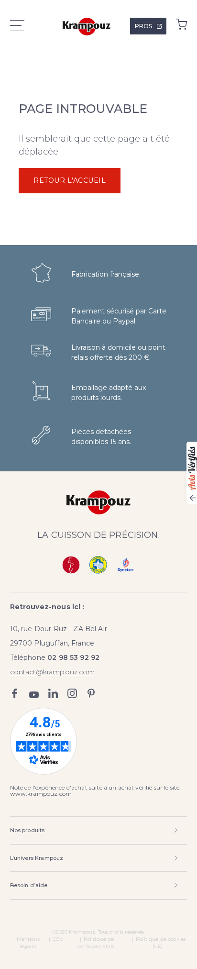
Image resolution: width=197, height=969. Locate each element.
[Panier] (181, 27)
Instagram (72, 693)
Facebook (15, 693)
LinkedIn (53, 693)
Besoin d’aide (29, 885)
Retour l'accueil (69, 180)
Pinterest (91, 693)
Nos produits (27, 830)
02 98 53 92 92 (73, 657)
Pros (143, 26)
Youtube (34, 693)
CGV (58, 939)
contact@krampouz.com (52, 672)
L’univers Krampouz (37, 858)
